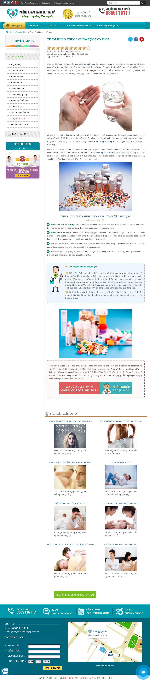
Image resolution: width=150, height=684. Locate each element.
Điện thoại (14, 651)
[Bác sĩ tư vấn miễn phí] (143, 672)
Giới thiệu (33, 25)
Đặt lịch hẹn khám (22, 146)
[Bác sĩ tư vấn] (23, 179)
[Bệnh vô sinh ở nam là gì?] (70, 529)
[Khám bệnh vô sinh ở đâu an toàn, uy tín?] (70, 447)
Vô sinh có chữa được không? (120, 503)
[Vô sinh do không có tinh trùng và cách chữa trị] (121, 447)
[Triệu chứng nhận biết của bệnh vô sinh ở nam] (70, 570)
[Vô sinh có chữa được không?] (121, 529)
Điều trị (52, 25)
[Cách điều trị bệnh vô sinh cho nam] (70, 488)
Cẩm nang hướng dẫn (107, 25)
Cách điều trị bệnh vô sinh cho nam (70, 462)
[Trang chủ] (6, 32)
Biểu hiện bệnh (16, 656)
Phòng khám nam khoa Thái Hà (81, 678)
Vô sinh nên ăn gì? (120, 462)
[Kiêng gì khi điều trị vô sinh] (121, 570)
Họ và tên (13, 645)
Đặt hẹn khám (52, 668)
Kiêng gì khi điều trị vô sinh (120, 544)
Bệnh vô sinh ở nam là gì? (70, 503)
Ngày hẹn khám (17, 661)
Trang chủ (17, 25)
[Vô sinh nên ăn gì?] (121, 488)
